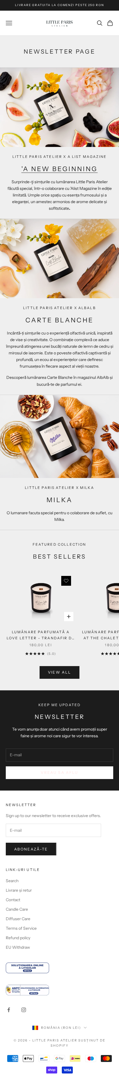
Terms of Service (21, 928)
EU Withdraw (18, 947)
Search (12, 880)
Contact (13, 899)
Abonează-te (31, 849)
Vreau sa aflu (59, 772)
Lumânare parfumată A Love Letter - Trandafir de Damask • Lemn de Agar (41, 635)
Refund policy (18, 937)
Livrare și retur (19, 890)
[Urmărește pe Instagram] (24, 1010)
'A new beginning (59, 169)
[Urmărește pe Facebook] (9, 1010)
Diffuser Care (18, 918)
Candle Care (17, 909)
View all (59, 672)
